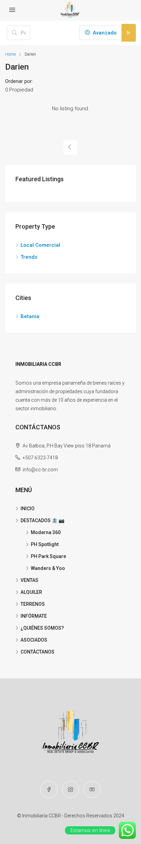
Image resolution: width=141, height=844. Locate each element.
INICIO (28, 508)
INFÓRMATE (34, 616)
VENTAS (29, 580)
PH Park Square (48, 556)
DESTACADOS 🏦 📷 (42, 520)
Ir (128, 33)
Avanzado (104, 33)
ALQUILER (31, 592)
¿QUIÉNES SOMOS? (42, 628)
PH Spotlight (45, 544)
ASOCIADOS (34, 640)
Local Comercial (40, 245)
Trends (29, 257)
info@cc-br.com (40, 469)
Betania (30, 316)
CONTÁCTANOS (37, 652)
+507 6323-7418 (40, 457)
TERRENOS (33, 604)
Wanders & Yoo (48, 568)
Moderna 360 (46, 532)
